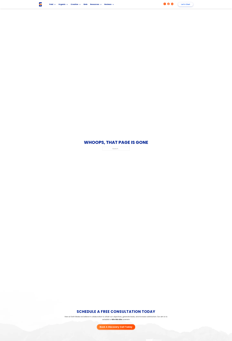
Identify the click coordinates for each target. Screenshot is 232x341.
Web (85, 4)
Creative (74, 4)
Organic (61, 4)
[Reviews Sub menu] (113, 4)
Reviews (107, 4)
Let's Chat (185, 4)
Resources (94, 4)
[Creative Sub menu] (80, 4)
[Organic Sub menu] (67, 4)
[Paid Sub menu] (55, 4)
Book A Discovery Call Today (116, 326)
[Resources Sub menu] (101, 4)
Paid (51, 4)
